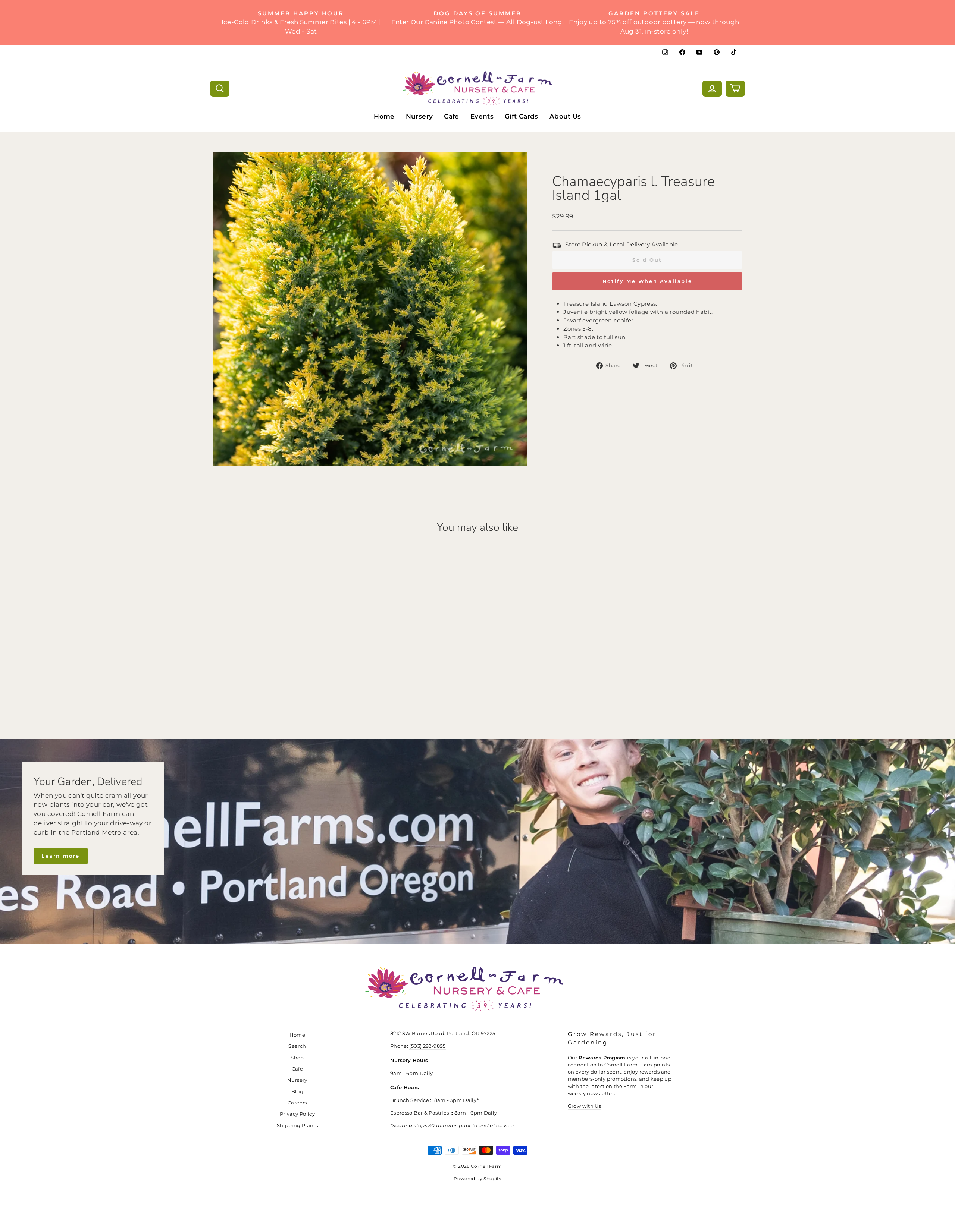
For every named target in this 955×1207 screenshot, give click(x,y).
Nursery (419, 116)
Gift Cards (521, 116)
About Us (565, 116)
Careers (297, 1103)
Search (297, 1046)
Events (482, 116)
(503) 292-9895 (427, 1046)
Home (384, 116)
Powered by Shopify (477, 1178)
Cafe (451, 116)
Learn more (60, 856)
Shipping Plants (297, 1125)
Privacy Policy (297, 1114)
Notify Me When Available (647, 281)
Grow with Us (584, 1106)
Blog (297, 1091)
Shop (297, 1058)
